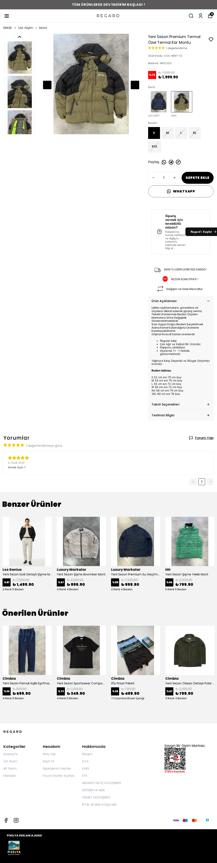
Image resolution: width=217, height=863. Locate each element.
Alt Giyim (10, 768)
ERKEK (7, 27)
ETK (84, 776)
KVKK (85, 768)
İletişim (87, 754)
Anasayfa (10, 754)
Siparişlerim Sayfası (57, 768)
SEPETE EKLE (197, 177)
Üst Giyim (25, 27)
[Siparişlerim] (200, 15)
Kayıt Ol (48, 761)
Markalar (9, 776)
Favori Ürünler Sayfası (58, 776)
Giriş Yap (49, 754)
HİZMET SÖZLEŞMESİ (96, 797)
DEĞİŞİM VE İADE (93, 790)
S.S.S (85, 761)
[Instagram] (16, 820)
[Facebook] (5, 820)
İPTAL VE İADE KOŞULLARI (99, 804)
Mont (43, 27)
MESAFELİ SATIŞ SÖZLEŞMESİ (101, 783)
